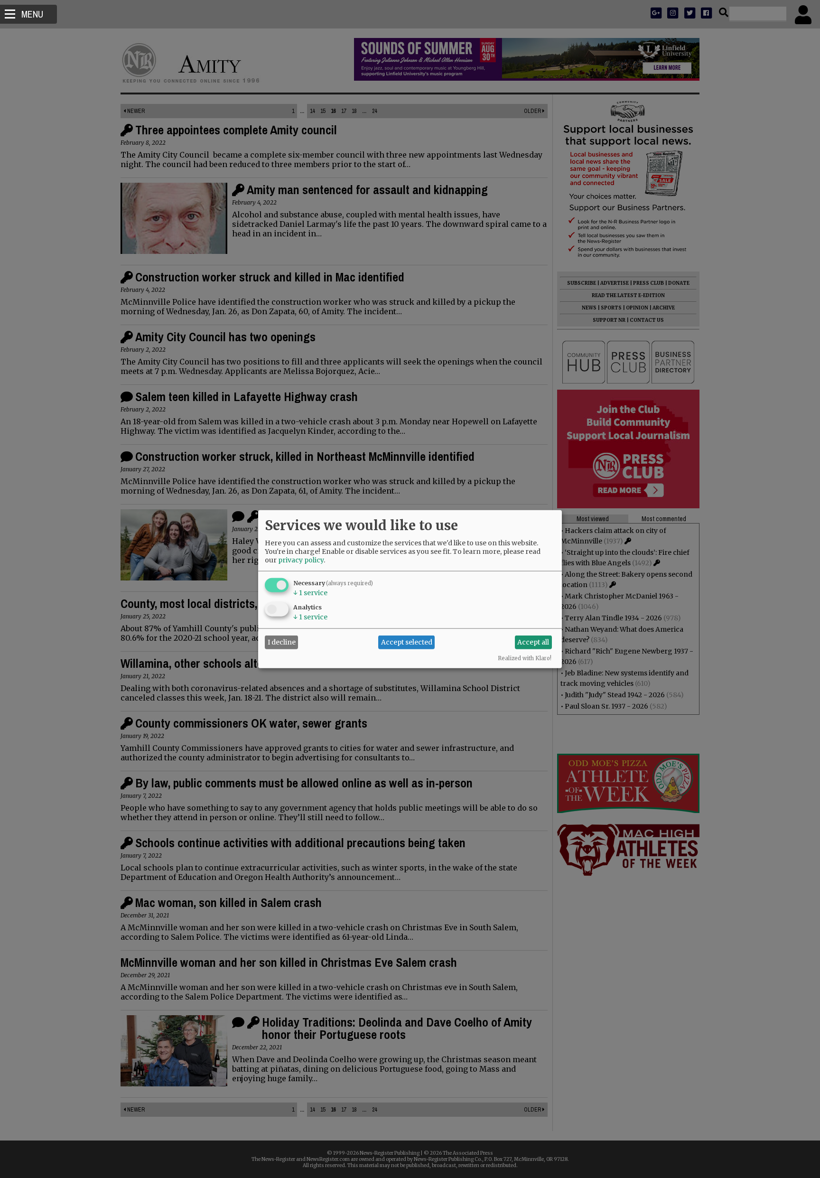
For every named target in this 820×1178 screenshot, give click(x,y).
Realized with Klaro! (524, 657)
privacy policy (301, 559)
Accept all (533, 642)
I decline (282, 642)
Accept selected (406, 642)
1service (310, 592)
